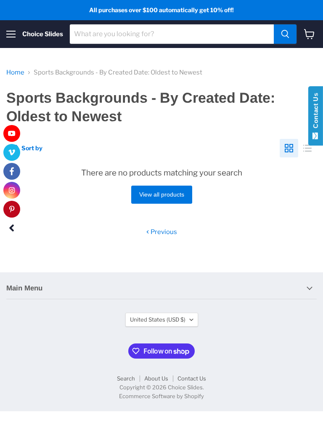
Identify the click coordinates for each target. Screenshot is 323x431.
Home (15, 72)
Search (126, 378)
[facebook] (11, 171)
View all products (161, 194)
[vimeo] (11, 152)
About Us (156, 378)
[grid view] (289, 148)
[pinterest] (11, 209)
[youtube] (11, 133)
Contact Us (191, 378)
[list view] (307, 148)
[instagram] (11, 190)
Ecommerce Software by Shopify (161, 396)
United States (157, 319)
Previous (163, 232)
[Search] (285, 34)
